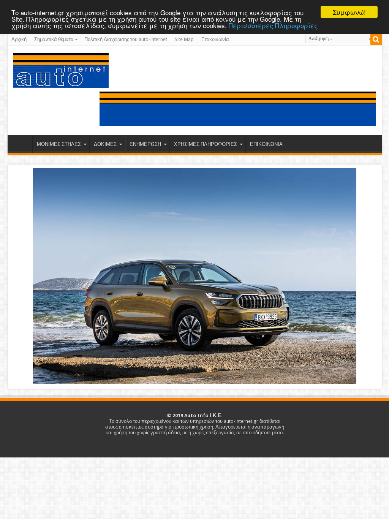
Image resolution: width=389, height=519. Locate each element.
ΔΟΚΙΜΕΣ (105, 144)
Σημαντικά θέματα (54, 39)
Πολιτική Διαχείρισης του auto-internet (125, 39)
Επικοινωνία (215, 39)
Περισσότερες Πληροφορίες (273, 25)
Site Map (184, 39)
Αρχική (19, 39)
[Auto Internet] (61, 82)
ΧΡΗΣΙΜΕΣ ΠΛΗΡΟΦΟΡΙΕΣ (205, 144)
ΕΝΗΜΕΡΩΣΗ (145, 144)
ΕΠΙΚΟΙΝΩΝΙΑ (266, 144)
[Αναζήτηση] (376, 39)
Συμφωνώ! (349, 12)
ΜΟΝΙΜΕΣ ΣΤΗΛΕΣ (59, 144)
